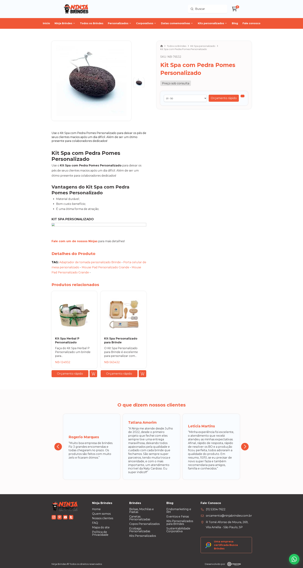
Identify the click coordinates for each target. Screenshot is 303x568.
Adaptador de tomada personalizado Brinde (90, 262)
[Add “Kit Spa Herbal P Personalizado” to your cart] (93, 373)
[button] (224, 98)
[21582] (242, 96)
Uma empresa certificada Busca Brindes (226, 545)
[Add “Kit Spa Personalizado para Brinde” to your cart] (142, 373)
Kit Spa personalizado (73, 219)
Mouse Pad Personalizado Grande (105, 267)
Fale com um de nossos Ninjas (74, 241)
